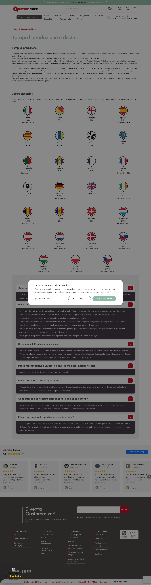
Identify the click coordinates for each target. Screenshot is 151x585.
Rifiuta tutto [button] (79, 299)
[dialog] (75, 292)
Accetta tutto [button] (104, 299)
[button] (44, 298)
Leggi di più (104, 292)
